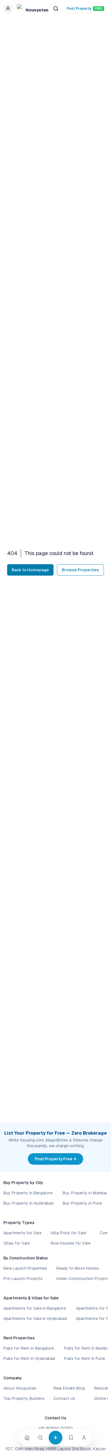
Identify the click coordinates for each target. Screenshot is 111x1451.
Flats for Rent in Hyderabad (29, 1358)
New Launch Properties (25, 1268)
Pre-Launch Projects (23, 1278)
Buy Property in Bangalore (28, 1193)
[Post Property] (55, 1437)
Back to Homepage (30, 570)
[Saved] (71, 1437)
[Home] (27, 1437)
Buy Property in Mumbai (85, 1193)
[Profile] (84, 1437)
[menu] (8, 8)
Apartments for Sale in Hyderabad (35, 1318)
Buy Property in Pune (82, 1203)
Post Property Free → (55, 1159)
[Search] (40, 1437)
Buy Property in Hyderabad (28, 1203)
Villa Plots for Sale (68, 1233)
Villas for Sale (16, 1243)
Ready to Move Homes (77, 1268)
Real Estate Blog (69, 1388)
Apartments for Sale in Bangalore (34, 1308)
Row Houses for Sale (71, 1243)
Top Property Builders (23, 1398)
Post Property (84, 9)
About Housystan (19, 1388)
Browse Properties (80, 570)
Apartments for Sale (22, 1233)
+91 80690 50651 (55, 1428)
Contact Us (64, 1398)
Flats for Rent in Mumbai (87, 1348)
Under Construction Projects (83, 1278)
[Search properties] (56, 8)
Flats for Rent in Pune (84, 1358)
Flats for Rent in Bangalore (28, 1348)
